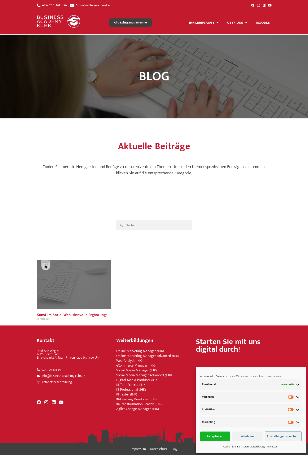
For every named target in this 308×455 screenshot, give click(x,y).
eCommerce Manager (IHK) (136, 365)
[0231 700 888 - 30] (38, 5)
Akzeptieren (215, 436)
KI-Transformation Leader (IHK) (139, 404)
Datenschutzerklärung (253, 447)
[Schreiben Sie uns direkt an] (72, 5)
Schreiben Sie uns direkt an (93, 5)
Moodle (263, 23)
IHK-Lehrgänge (201, 23)
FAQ (174, 449)
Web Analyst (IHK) (129, 361)
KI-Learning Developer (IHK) (136, 399)
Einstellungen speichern (283, 436)
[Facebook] (252, 5)
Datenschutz (158, 449)
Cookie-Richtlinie (231, 447)
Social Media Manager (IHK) (136, 370)
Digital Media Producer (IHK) (137, 380)
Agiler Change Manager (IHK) (137, 409)
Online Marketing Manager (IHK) (140, 351)
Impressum (272, 447)
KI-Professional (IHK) (131, 389)
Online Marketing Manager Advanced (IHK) (147, 356)
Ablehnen (247, 436)
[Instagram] (258, 5)
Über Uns (235, 23)
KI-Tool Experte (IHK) (131, 385)
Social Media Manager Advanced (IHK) (144, 375)
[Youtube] (269, 5)
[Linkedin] (264, 5)
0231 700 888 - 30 (54, 5)
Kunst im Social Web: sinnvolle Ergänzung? (72, 315)
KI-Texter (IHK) (126, 394)
